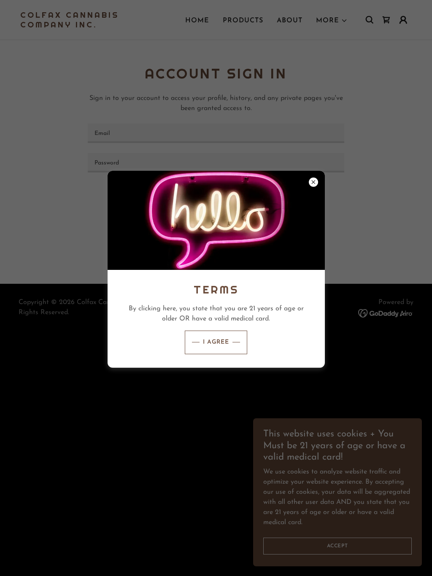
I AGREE (216, 342)
